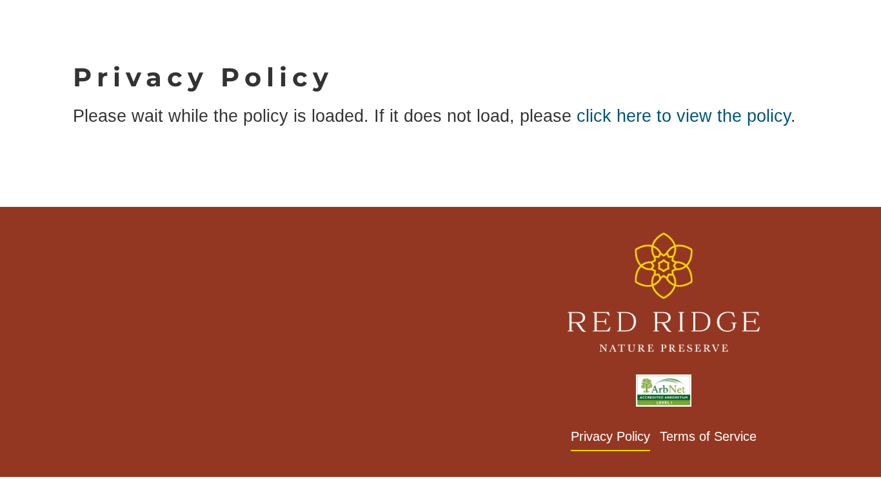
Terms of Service (708, 436)
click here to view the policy (684, 116)
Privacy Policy (610, 436)
